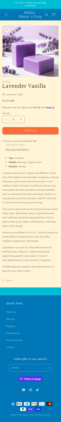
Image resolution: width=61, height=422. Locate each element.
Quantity (6, 113)
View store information (17, 149)
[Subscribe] (48, 367)
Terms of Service (14, 340)
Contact (10, 347)
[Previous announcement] (5, 4)
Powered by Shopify (42, 415)
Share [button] (9, 280)
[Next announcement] (55, 4)
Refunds (10, 319)
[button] (6, 14)
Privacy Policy (13, 333)
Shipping (10, 326)
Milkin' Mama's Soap (25, 415)
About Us (11, 312)
